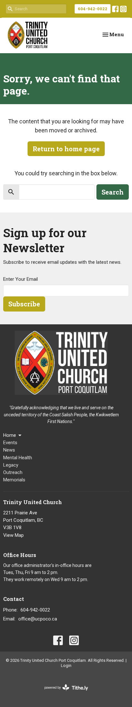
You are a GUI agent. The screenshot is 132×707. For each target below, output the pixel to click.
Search (113, 192)
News (9, 450)
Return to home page (66, 149)
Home (9, 435)
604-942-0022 (92, 9)
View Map (13, 535)
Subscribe (24, 304)
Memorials (14, 480)
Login (66, 665)
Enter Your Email (20, 279)
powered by (62, 693)
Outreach (12, 472)
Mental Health (17, 458)
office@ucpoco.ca (37, 619)
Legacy (10, 465)
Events (10, 442)
